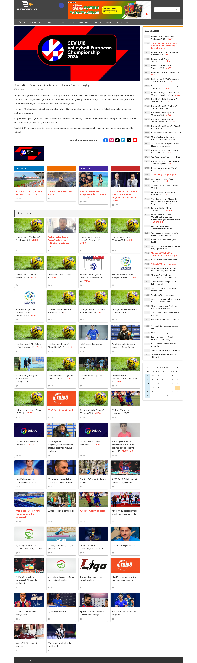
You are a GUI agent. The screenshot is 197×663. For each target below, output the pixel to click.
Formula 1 (118, 22)
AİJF (101, 22)
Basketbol (83, 22)
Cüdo (49, 22)
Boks (41, 22)
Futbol (64, 22)
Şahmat (94, 22)
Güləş (56, 22)
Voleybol (73, 22)
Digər (108, 22)
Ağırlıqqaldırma (30, 22)
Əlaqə (127, 22)
